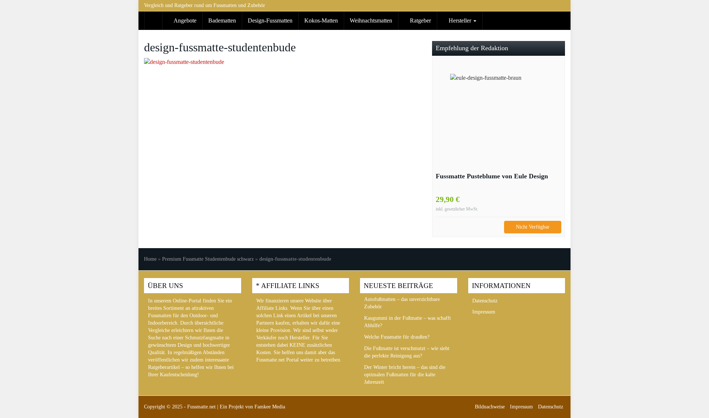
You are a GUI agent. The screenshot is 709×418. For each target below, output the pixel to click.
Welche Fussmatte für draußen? (396, 337)
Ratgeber (419, 20)
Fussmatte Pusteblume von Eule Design (492, 176)
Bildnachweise (490, 407)
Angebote (184, 20)
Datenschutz (484, 301)
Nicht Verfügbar (532, 227)
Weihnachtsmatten (371, 20)
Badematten (222, 20)
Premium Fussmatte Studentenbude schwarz (208, 259)
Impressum (483, 312)
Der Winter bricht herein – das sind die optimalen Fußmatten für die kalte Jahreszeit (404, 374)
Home (150, 259)
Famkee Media (269, 407)
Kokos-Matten (321, 20)
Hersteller (460, 20)
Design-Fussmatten (270, 20)
